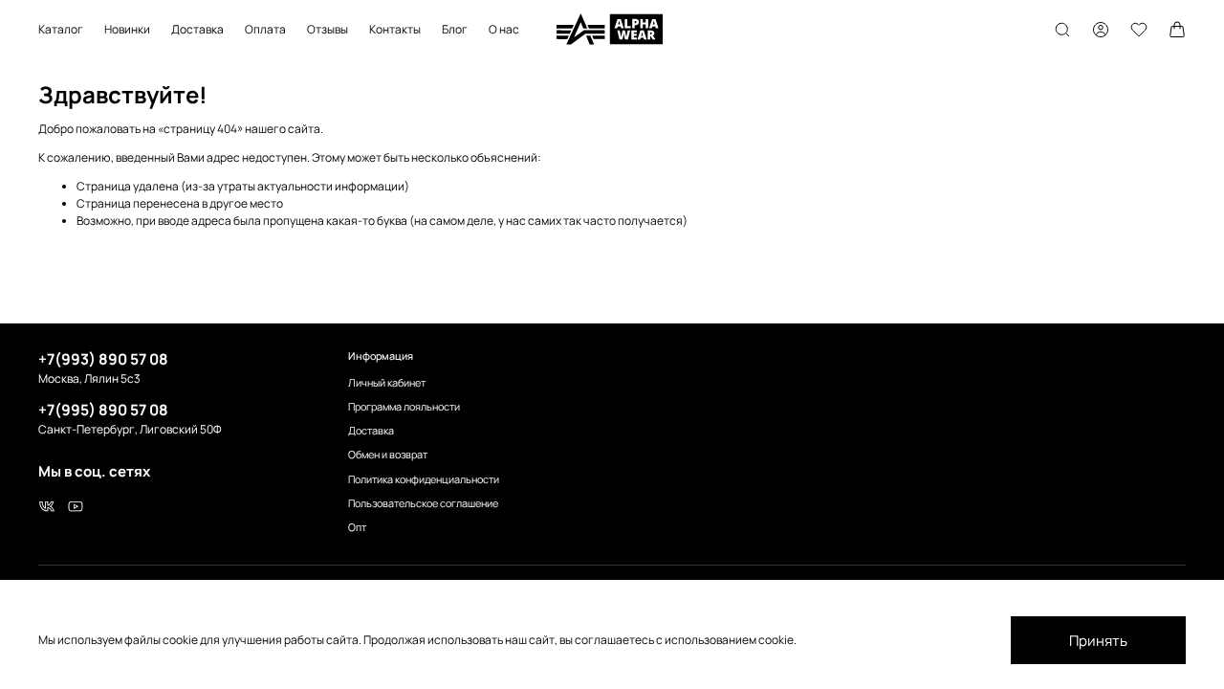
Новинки (127, 29)
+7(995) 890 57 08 (103, 409)
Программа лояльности (404, 406)
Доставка (197, 29)
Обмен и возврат (387, 454)
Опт (357, 527)
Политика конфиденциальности (423, 479)
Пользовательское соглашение (423, 503)
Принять (1098, 641)
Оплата (265, 29)
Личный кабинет (387, 382)
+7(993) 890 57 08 (103, 358)
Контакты (395, 29)
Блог (455, 29)
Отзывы (327, 29)
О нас (504, 29)
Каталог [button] (60, 29)
